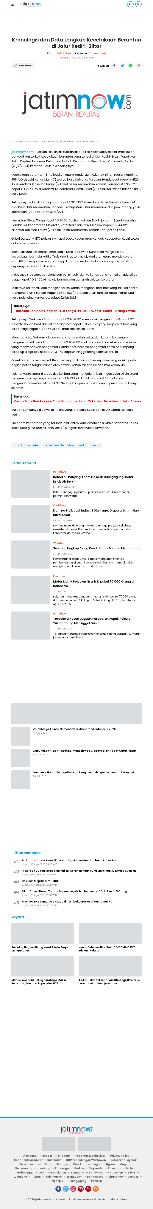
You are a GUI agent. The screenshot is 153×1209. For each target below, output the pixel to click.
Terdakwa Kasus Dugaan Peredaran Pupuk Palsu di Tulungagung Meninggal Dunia (92, 621)
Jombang (43, 1168)
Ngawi (110, 1164)
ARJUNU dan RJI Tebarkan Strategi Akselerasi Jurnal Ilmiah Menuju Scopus (109, 981)
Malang (131, 1168)
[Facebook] (58, 1189)
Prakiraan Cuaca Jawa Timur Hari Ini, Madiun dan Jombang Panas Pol (69, 860)
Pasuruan (114, 1168)
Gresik (77, 1164)
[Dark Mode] (130, 4)
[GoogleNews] (88, 1189)
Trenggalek (74, 1177)
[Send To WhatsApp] (130, 65)
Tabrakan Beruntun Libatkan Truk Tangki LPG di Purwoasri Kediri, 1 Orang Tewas (75, 311)
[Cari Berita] (138, 4)
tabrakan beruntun (26, 445)
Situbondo (115, 1177)
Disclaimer (30, 1156)
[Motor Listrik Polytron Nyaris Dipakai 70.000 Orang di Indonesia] (30, 590)
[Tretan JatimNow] (76, 713)
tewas (95, 445)
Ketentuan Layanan (124, 1160)
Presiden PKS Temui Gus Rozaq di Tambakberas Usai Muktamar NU (67, 901)
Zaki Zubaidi (65, 53)
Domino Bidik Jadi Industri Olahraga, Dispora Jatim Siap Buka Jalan (96, 512)
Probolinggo (25, 1172)
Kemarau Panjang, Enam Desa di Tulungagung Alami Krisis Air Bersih (93, 479)
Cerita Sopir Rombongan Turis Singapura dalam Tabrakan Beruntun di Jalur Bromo (77, 401)
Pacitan (96, 1181)
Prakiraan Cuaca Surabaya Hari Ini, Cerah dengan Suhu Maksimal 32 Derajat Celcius (79, 870)
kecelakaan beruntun (59, 445)
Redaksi (47, 1156)
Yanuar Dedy (98, 53)
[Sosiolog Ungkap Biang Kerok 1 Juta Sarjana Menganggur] (30, 554)
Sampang (77, 1172)
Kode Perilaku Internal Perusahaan (37, 1160)
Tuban (36, 1177)
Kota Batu (44, 1164)
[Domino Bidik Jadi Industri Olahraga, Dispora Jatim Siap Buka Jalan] (30, 519)
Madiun (79, 1168)
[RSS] (96, 1189)
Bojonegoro (54, 1177)
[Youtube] (81, 1189)
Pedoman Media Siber (90, 1156)
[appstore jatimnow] (94, 1145)
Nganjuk (57, 1181)
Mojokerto (96, 1168)
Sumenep (116, 1172)
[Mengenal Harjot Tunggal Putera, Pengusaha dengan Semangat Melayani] (20, 779)
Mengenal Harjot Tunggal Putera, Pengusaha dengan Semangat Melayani (83, 772)
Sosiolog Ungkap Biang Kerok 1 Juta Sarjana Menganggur (97, 548)
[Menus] (13, 4)
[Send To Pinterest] (139, 65)
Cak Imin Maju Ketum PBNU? (40, 881)
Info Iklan (64, 1156)
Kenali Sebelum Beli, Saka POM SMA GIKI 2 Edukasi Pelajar (107, 948)
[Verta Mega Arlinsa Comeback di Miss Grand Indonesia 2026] (20, 736)
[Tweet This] (122, 65)
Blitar (131, 1172)
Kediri (82, 445)
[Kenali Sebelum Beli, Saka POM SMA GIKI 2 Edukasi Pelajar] (110, 933)
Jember (133, 1177)
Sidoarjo (62, 1164)
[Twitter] (66, 1189)
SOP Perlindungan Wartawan (86, 1160)
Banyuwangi (23, 1168)
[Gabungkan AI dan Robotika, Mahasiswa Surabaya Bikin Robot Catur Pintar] (20, 758)
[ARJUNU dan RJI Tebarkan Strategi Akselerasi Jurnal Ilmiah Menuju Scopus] (110, 966)
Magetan (126, 1164)
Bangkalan (58, 1172)
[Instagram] (73, 1189)
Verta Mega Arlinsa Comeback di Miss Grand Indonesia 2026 (74, 729)
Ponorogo (62, 1168)
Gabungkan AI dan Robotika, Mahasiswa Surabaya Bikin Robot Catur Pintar (84, 750)
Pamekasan (97, 1172)
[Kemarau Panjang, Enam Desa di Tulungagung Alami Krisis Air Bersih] (30, 484)
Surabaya (26, 1164)
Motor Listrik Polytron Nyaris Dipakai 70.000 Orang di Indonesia (93, 583)
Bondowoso (95, 1177)
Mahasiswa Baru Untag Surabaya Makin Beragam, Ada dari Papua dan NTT (38, 981)
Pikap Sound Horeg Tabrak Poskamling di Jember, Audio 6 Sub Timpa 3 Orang (74, 891)
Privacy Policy (119, 1156)
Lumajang (20, 1177)
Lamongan (94, 1164)
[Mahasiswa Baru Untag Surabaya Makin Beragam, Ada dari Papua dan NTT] (42, 966)
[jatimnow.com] (29, 4)
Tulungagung (77, 1181)
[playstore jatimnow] (58, 1145)
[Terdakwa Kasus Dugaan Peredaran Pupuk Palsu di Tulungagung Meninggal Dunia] (30, 626)
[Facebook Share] (114, 65)
